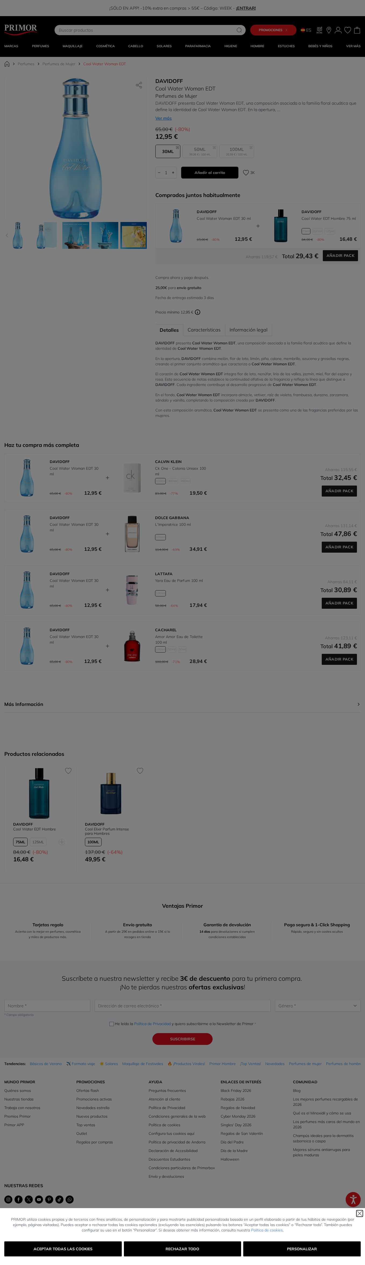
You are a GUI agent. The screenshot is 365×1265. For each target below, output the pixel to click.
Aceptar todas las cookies (63, 1248)
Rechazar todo (182, 1248)
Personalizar (302, 1248)
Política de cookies (267, 1230)
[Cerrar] (359, 1213)
